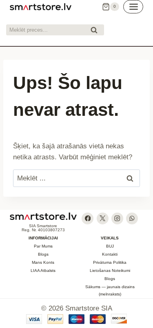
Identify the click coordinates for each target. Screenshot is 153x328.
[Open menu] (133, 6)
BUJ (110, 246)
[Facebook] (87, 218)
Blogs (43, 254)
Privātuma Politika (109, 262)
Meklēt (96, 31)
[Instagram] (117, 218)
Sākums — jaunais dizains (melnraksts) (110, 290)
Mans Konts (43, 262)
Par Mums (43, 246)
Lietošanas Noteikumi (110, 270)
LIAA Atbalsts (43, 270)
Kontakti (110, 254)
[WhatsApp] (132, 218)
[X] (103, 218)
